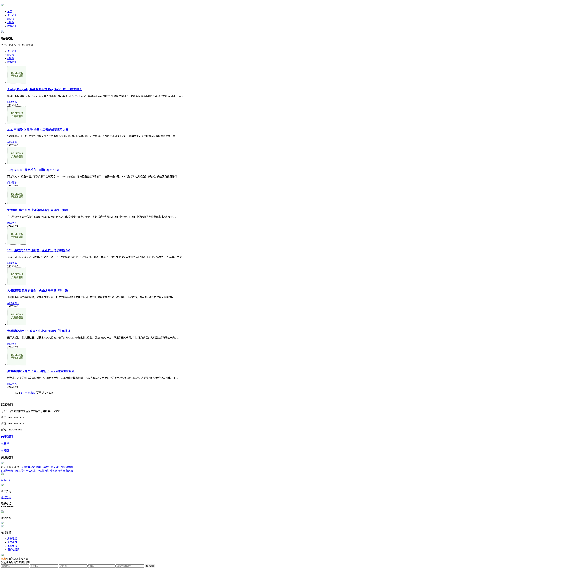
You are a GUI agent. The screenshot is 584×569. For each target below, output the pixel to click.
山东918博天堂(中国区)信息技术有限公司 (41, 467)
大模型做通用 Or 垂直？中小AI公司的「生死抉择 (38, 331)
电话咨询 (6, 497)
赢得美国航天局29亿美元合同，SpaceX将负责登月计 (41, 371)
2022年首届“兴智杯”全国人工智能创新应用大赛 (37, 129)
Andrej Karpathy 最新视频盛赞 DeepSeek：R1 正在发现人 (44, 89)
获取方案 (6, 480)
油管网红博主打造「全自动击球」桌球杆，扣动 (37, 210)
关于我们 (12, 15)
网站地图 (68, 467)
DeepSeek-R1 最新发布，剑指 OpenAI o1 (33, 169)
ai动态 (10, 22)
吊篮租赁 (12, 546)
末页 (32, 392)
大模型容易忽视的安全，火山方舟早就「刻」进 (37, 290)
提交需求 (150, 566)
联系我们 (12, 26)
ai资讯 (10, 19)
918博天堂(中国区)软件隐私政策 (18, 470)
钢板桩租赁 (13, 549)
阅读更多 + (13, 102)
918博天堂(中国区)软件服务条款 (55, 470)
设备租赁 (12, 542)
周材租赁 (12, 538)
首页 (9, 11)
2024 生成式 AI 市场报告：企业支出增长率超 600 (38, 250)
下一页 (26, 392)
